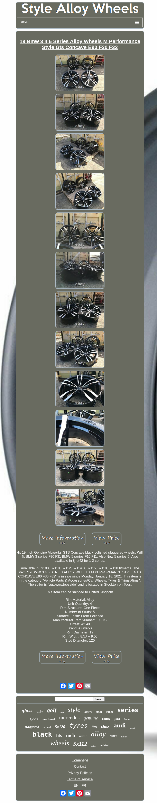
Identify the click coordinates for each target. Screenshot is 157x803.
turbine (124, 736)
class (105, 726)
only (40, 711)
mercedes (69, 717)
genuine (91, 717)
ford (117, 718)
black (42, 734)
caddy (106, 718)
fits (59, 735)
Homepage (80, 760)
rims (113, 736)
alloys (88, 711)
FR (84, 785)
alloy (98, 734)
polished (104, 745)
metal (132, 728)
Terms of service (80, 779)
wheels (59, 743)
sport (34, 718)
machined (49, 719)
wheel (47, 727)
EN (76, 785)
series (127, 710)
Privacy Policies (79, 773)
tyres (78, 725)
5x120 (60, 727)
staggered (32, 727)
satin (93, 746)
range (109, 711)
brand (127, 719)
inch (70, 735)
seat (62, 712)
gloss (27, 710)
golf (51, 710)
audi (120, 725)
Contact (80, 766)
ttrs (94, 727)
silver (99, 711)
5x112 (80, 743)
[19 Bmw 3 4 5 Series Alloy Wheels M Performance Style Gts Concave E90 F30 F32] (80, 73)
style (74, 709)
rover (83, 736)
